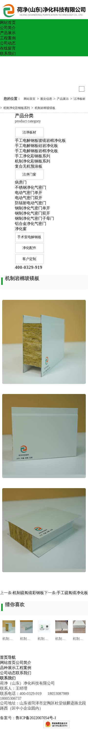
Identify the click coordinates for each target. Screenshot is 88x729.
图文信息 (46, 99)
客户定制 (29, 259)
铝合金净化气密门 (30, 223)
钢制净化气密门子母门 (34, 218)
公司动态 (8, 43)
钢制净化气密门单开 (32, 208)
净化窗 (21, 229)
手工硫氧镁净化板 (72, 593)
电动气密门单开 (28, 192)
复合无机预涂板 (28, 166)
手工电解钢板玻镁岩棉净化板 (40, 140)
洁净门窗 (29, 174)
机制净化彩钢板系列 (16, 108)
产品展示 (8, 33)
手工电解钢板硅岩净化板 (36, 146)
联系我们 (8, 53)
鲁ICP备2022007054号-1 (36, 718)
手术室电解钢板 (29, 237)
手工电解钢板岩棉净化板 (36, 151)
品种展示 (8, 668)
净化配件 (29, 248)
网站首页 (8, 22)
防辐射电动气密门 (30, 203)
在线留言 (8, 48)
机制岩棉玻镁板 (45, 108)
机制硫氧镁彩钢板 (28, 593)
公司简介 (8, 28)
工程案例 (8, 38)
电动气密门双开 (28, 198)
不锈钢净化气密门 (30, 187)
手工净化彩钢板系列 (32, 156)
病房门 (21, 182)
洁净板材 (79, 99)
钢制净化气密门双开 (32, 213)
